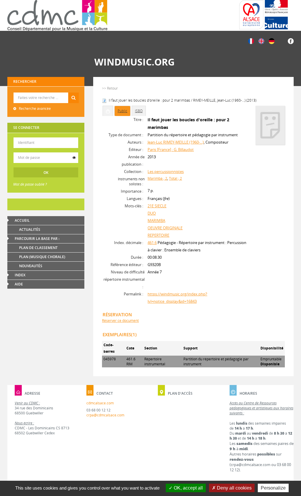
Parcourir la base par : (37, 238)
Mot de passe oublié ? (30, 184)
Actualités (29, 229)
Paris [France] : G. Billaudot (171, 149)
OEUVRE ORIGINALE (165, 228)
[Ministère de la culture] (276, 14)
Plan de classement (38, 247)
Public (122, 110)
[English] (261, 40)
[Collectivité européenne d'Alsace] (251, 14)
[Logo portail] (57, 15)
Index (20, 275)
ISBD (139, 110)
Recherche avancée (34, 108)
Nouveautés (30, 265)
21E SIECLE (157, 206)
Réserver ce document (120, 320)
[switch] (74, 157)
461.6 (152, 242)
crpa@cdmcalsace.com (105, 415)
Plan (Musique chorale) (42, 256)
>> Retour (110, 88)
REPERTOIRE (158, 235)
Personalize (273, 487)
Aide (19, 284)
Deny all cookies (234, 487)
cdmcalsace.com (100, 403)
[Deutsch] (272, 40)
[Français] (251, 40)
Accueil (22, 220)
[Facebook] (291, 40)
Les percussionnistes (166, 171)
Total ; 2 (175, 178)
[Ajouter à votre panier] (108, 111)
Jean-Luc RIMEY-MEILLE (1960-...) (176, 142)
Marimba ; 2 (157, 178)
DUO (152, 213)
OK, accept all (188, 487)
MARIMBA (156, 220)
